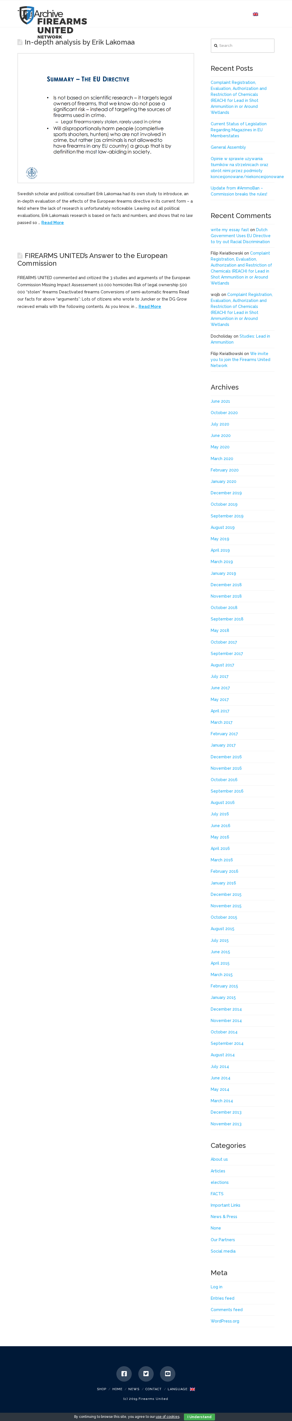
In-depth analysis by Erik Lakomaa (80, 42)
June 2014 (220, 1078)
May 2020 (220, 447)
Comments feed (227, 1309)
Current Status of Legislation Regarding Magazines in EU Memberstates (239, 130)
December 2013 (226, 1112)
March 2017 (221, 722)
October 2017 (224, 642)
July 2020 (220, 424)
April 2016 (220, 848)
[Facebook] (124, 1374)
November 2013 (226, 1124)
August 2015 (222, 928)
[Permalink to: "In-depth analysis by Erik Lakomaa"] (106, 118)
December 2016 (226, 757)
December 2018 (226, 584)
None (216, 1228)
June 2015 (220, 952)
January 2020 (223, 481)
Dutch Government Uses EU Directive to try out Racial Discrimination (241, 235)
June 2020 (221, 435)
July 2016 (220, 814)
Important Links (225, 1205)
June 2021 (220, 401)
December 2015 (226, 894)
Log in (216, 1287)
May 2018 (220, 630)
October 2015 (224, 917)
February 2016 (224, 871)
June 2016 (220, 825)
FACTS (217, 1194)
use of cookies (167, 1417)
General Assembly (228, 147)
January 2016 (223, 883)
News (133, 1389)
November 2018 (226, 596)
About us (219, 1159)
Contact (153, 1389)
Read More (52, 222)
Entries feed (222, 1298)
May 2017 (220, 699)
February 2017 (224, 733)
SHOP (101, 1389)
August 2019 (223, 527)
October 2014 (224, 1032)
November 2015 (226, 906)
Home (117, 1389)
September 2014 (227, 1043)
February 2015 (224, 986)
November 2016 (226, 768)
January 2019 (223, 573)
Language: (179, 1389)
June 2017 (220, 688)
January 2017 (223, 745)
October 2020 (224, 412)
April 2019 (220, 550)
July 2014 (220, 1066)
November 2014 (226, 1020)
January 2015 (223, 997)
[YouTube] (167, 1374)
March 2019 (222, 561)
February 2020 (225, 470)
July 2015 (220, 940)
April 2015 (220, 963)
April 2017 (220, 711)
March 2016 (222, 860)
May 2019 (220, 539)
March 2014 (222, 1100)
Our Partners (223, 1239)
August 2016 (223, 802)
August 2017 (222, 665)
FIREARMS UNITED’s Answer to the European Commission (92, 259)
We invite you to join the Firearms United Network (240, 359)
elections (220, 1182)
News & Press (224, 1216)
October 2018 (224, 607)
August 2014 (223, 1055)
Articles (218, 1171)
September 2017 (227, 653)
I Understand (199, 1417)
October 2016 (224, 779)
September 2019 (227, 516)
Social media (223, 1251)
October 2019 (224, 504)
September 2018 (227, 619)
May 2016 (220, 837)
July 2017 (219, 676)
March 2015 (222, 974)
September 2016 (227, 791)
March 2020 (222, 458)
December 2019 (226, 493)
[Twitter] (146, 1374)
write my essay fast (230, 229)
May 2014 (220, 1089)
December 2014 (226, 1009)
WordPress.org (225, 1321)
